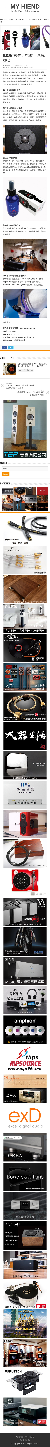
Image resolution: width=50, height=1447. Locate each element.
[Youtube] (26, 1440)
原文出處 (7, 322)
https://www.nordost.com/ (24, 337)
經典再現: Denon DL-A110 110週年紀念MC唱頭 (31, 392)
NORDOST (20, 19)
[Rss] (21, 1440)
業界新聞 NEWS (27, 68)
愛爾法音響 (17, 68)
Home (4, 19)
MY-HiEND (25, 6)
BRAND (11, 19)
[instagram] (29, 1440)
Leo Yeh (8, 66)
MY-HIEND (30, 1437)
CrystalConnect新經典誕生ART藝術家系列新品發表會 (20, 386)
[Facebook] (23, 1440)
